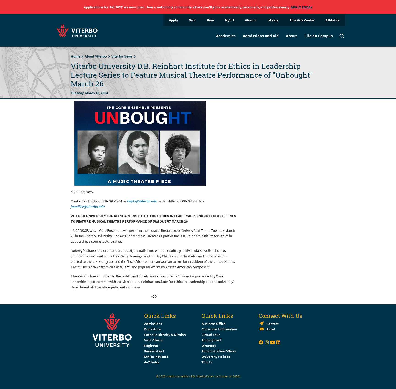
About (291, 35)
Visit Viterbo (153, 340)
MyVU (229, 20)
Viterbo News (121, 56)
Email (270, 329)
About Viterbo (96, 56)
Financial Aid (154, 351)
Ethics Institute (156, 356)
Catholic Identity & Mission (165, 334)
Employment (211, 340)
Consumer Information (219, 329)
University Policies (215, 356)
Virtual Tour (210, 334)
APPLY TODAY (301, 7)
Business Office (213, 323)
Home (75, 56)
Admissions (153, 323)
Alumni (250, 20)
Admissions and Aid (261, 35)
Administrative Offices (218, 351)
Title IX (206, 362)
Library (273, 20)
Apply (173, 20)
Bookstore (152, 329)
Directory (209, 345)
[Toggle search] (341, 36)
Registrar (151, 345)
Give (210, 20)
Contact (272, 323)
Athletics (333, 20)
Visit (192, 20)
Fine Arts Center (302, 20)
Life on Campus (319, 35)
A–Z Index (152, 362)
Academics (226, 35)
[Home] (78, 30)
